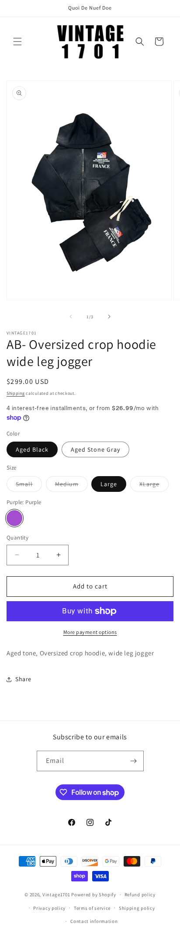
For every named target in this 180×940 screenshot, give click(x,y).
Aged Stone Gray (95, 449)
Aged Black (32, 449)
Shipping (16, 393)
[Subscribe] (133, 761)
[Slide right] (109, 316)
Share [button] (23, 679)
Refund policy (140, 894)
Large (108, 484)
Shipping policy (137, 908)
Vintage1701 (56, 894)
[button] (17, 41)
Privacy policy (49, 908)
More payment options (90, 632)
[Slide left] (70, 316)
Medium (71, 486)
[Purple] (14, 518)
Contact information (94, 921)
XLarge (154, 486)
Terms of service (92, 908)
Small (29, 486)
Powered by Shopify (93, 894)
